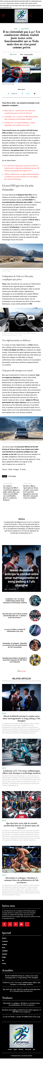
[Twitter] (15, 924)
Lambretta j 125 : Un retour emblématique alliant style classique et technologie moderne (15, 601)
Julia (5, 589)
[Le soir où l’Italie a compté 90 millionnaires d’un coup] (35, 630)
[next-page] (37, 548)
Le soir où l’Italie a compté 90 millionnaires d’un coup (14, 630)
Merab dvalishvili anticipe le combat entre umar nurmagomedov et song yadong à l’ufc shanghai (22, 577)
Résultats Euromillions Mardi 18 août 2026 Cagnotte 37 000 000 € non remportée (21, 1011)
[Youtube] (21, 924)
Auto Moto (25, 29)
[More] (34, 94)
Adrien (14, 54)
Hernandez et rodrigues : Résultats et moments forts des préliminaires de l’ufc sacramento (15, 645)
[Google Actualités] (27, 924)
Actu (16, 29)
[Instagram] (10, 924)
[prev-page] (33, 548)
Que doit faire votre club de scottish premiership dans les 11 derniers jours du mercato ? (14, 615)
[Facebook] (4, 924)
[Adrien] (21, 511)
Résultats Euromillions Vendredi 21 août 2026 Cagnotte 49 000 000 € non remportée (15, 660)
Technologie (12, 476)
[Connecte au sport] (21, 16)
